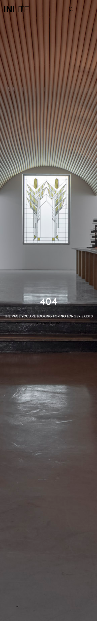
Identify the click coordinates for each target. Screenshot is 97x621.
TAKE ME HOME (48, 322)
